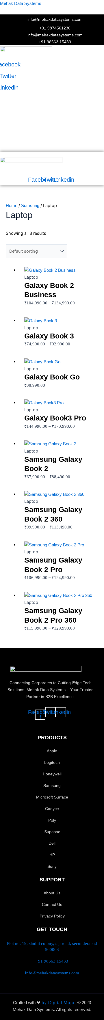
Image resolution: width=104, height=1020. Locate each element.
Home (11, 205)
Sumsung (30, 205)
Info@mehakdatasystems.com (52, 973)
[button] (37, 55)
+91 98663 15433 (52, 961)
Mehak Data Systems (20, 3)
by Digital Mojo (58, 1002)
